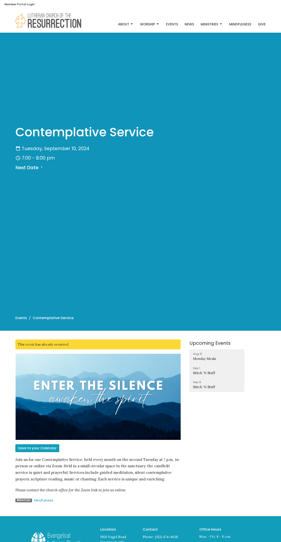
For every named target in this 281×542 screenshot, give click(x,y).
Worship (147, 24)
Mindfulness (240, 24)
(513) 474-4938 (166, 537)
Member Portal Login (19, 4)
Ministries (209, 24)
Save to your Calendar (37, 448)
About (123, 24)
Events (172, 24)
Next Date (27, 167)
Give (262, 24)
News (189, 24)
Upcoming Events (210, 343)
